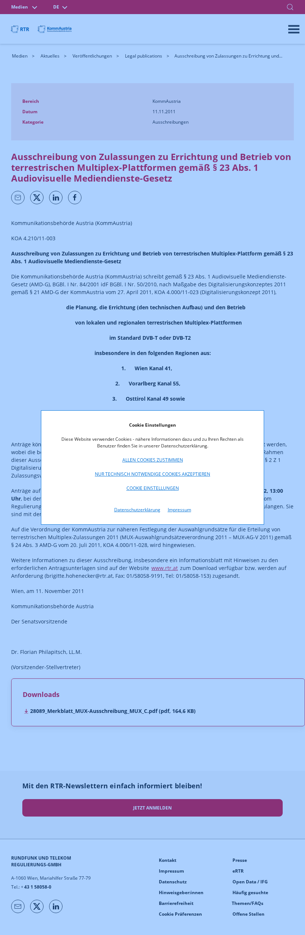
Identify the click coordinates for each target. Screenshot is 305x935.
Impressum (179, 509)
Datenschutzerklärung (137, 509)
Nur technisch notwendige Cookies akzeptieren (152, 474)
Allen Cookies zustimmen (152, 460)
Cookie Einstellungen (152, 488)
